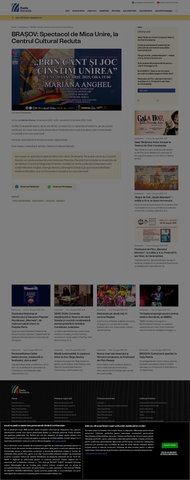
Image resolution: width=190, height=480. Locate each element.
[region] (95, 451)
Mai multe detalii (59, 441)
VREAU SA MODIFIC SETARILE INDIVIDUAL (168, 453)
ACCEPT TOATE (170, 445)
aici (36, 462)
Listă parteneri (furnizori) (96, 453)
